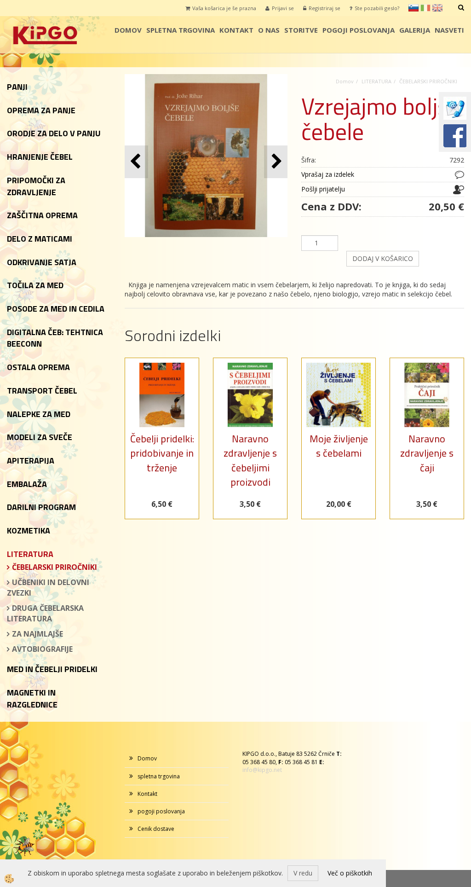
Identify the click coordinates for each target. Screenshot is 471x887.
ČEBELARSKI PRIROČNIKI (54, 567)
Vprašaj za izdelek (327, 174)
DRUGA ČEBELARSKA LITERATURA (45, 613)
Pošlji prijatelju (323, 189)
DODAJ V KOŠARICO (382, 258)
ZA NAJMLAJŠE (37, 634)
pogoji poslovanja (358, 30)
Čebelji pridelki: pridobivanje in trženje (162, 453)
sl (413, 8)
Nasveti (449, 30)
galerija (414, 30)
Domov (128, 30)
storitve (301, 30)
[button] (275, 161)
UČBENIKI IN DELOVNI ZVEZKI (48, 587)
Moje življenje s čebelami (339, 446)
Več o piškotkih (349, 873)
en (437, 8)
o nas (269, 30)
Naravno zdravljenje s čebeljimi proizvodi (250, 460)
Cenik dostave (156, 829)
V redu (302, 873)
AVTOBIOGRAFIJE (42, 649)
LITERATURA (376, 81)
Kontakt (236, 30)
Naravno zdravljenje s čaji (427, 453)
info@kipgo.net (262, 770)
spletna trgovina (180, 30)
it (425, 8)
